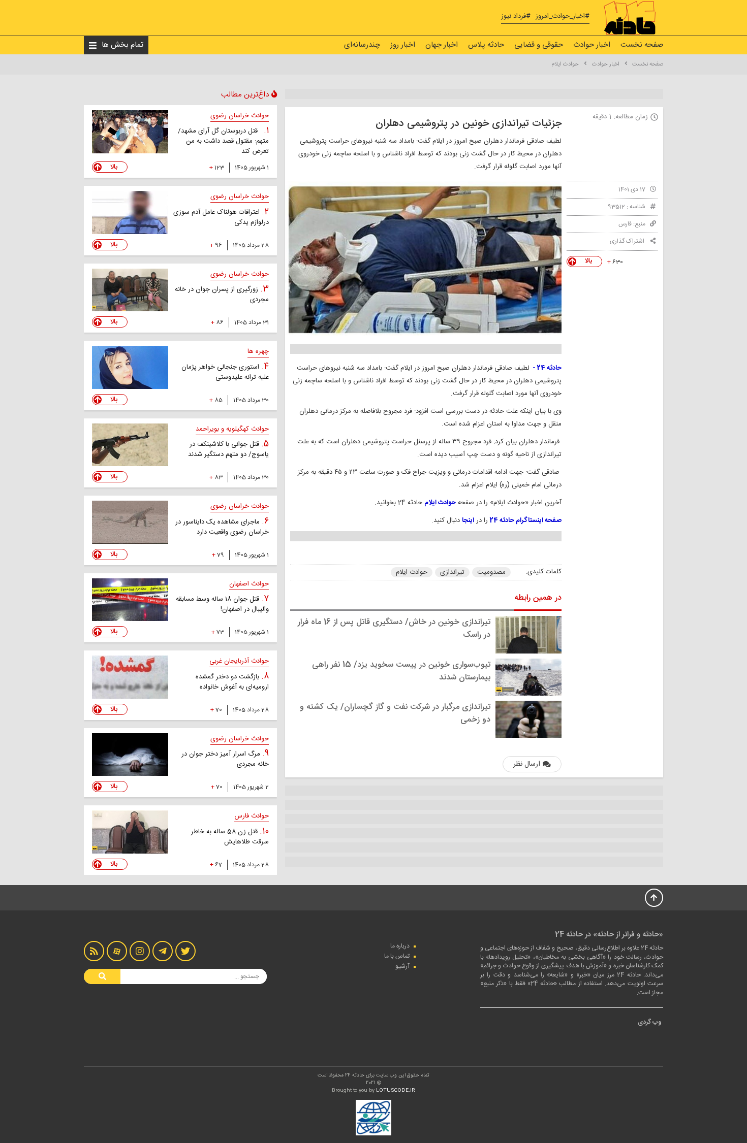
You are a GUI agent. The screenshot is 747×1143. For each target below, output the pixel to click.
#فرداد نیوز (516, 16)
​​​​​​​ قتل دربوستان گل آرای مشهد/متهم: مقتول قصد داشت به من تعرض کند (223, 141)
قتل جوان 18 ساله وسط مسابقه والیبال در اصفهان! (222, 604)
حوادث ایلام (565, 64)
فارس (625, 224)
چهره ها (258, 351)
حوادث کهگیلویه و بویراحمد (232, 429)
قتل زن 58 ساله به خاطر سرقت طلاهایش (230, 836)
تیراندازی (452, 572)
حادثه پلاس (486, 45)
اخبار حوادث (591, 45)
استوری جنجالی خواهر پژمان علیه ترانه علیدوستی (225, 372)
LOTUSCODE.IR (395, 1091)
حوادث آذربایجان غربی (239, 661)
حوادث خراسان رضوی (239, 115)
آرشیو (402, 966)
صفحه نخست (641, 45)
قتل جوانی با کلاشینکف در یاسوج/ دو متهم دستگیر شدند (228, 449)
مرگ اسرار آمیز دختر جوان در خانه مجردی (225, 759)
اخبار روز (402, 45)
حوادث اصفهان (249, 584)
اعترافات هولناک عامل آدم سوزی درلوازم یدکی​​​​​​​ (221, 217)
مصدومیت (491, 572)
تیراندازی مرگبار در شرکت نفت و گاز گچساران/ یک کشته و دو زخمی (395, 713)
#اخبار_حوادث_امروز (562, 16)
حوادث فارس (251, 816)
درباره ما (400, 946)
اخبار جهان (441, 45)
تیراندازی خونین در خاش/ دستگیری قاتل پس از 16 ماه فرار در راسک (394, 628)
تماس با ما (397, 956)
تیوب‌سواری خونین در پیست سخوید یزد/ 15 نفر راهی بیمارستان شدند (401, 671)
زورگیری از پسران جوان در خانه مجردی (222, 294)
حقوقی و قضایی (538, 45)
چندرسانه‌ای (362, 45)
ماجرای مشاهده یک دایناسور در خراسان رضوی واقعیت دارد (222, 527)
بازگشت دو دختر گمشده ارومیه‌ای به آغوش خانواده (232, 682)
